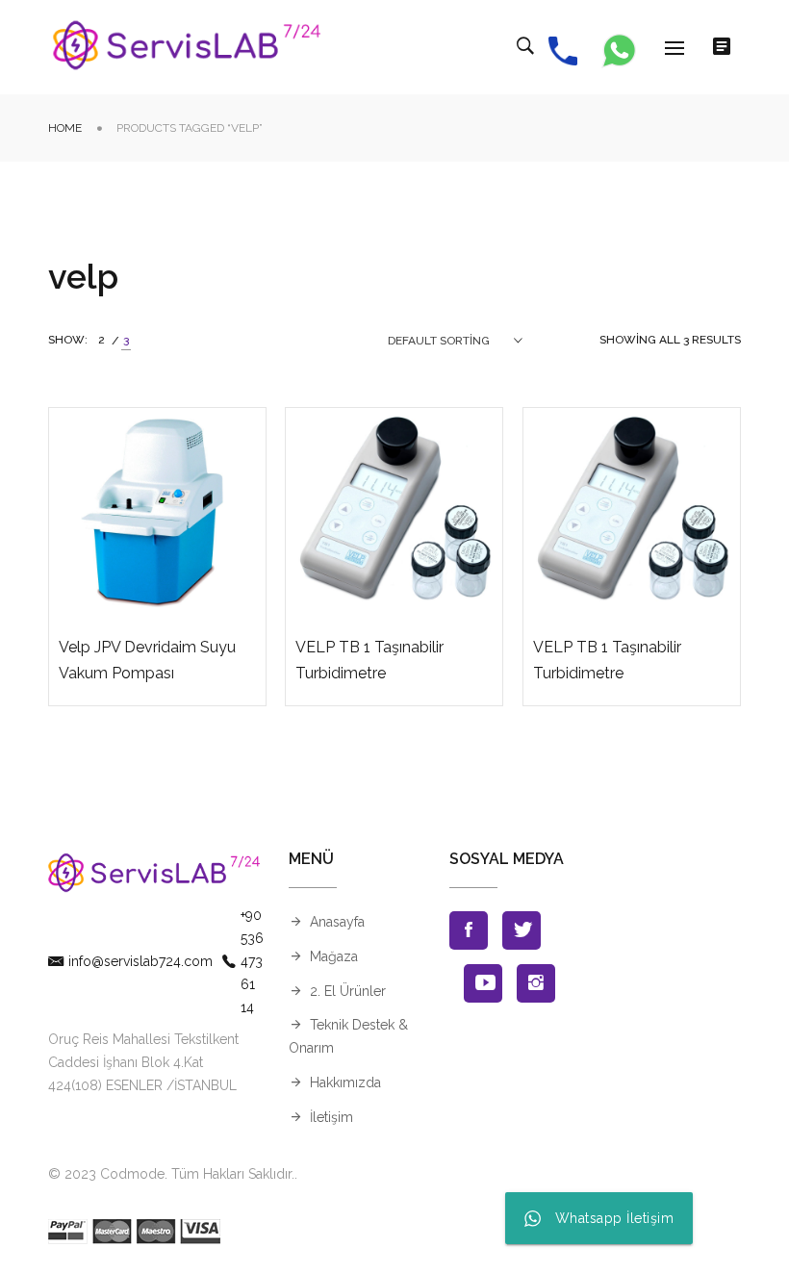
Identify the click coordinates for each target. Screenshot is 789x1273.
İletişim (331, 1117)
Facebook (468, 930)
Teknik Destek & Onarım (348, 1036)
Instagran (536, 983)
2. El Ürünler (348, 991)
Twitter (521, 930)
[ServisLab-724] (187, 47)
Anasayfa (337, 921)
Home (65, 128)
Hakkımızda (345, 1082)
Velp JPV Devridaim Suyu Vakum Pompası (147, 660)
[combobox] (455, 340)
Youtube (483, 983)
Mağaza (334, 956)
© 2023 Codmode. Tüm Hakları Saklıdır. (171, 1174)
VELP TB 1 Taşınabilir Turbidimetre (369, 660)
